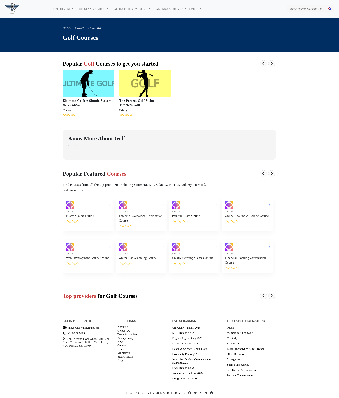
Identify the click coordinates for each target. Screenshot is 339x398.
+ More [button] (194, 9)
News (120, 341)
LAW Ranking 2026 (183, 367)
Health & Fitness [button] (123, 9)
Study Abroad (125, 356)
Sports (93, 28)
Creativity (232, 338)
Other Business (235, 354)
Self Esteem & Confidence (242, 370)
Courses (121, 345)
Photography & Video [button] (91, 9)
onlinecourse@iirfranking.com (83, 327)
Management (234, 359)
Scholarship (123, 352)
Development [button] (61, 9)
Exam (120, 349)
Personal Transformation (240, 375)
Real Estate (233, 343)
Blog (120, 360)
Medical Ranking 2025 (185, 343)
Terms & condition (127, 334)
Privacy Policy (125, 338)
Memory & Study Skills (240, 332)
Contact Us (123, 330)
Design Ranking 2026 (184, 378)
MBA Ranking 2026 (183, 332)
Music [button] (144, 9)
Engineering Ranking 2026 (187, 338)
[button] (263, 63)
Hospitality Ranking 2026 (186, 354)
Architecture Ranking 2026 (187, 373)
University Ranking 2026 (186, 327)
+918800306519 (75, 333)
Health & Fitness (81, 28)
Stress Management (238, 364)
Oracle (230, 327)
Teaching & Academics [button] (168, 9)
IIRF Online (67, 28)
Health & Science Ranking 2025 (190, 348)
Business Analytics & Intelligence (245, 348)
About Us (122, 326)
